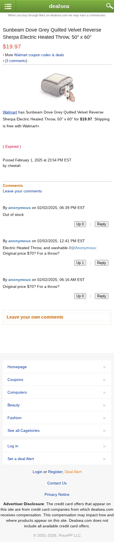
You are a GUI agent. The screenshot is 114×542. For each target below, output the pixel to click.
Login (37, 471)
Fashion (56, 417)
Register (55, 471)
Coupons (56, 379)
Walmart (10, 112)
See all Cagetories (56, 430)
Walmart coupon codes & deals (39, 55)
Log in (56, 446)
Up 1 (80, 263)
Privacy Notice (57, 494)
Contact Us (57, 483)
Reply (101, 224)
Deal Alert (73, 471)
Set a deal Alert (56, 458)
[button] (8, 6)
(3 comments (15, 61)
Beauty (56, 405)
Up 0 (80, 224)
